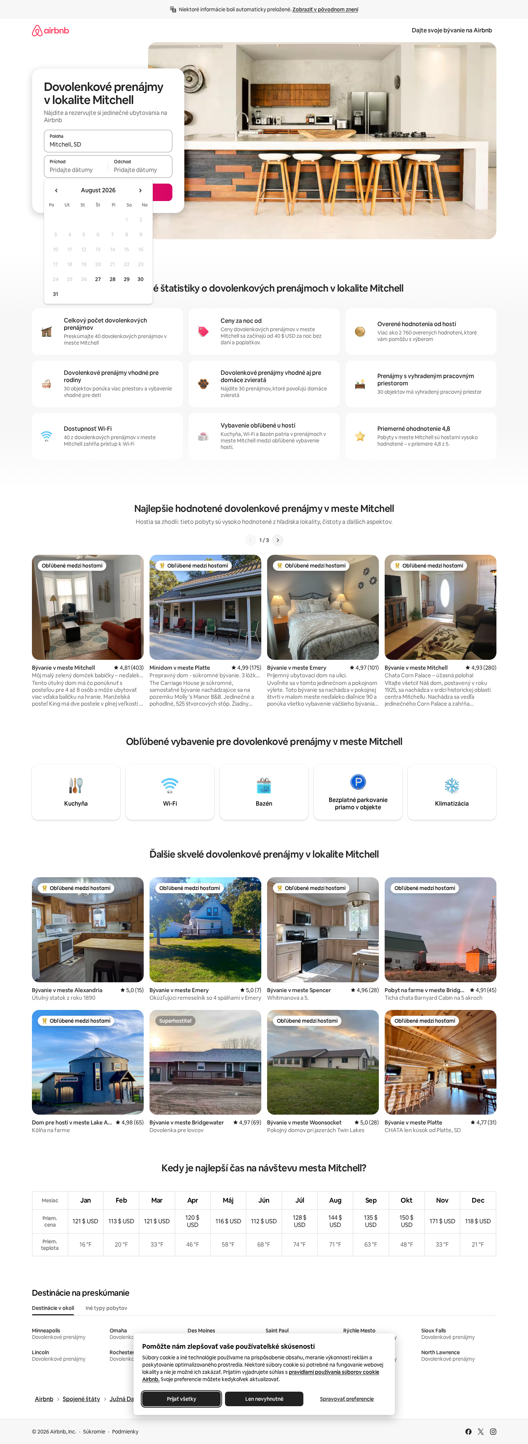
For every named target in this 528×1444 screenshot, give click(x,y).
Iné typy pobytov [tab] (106, 1308)
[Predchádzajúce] (251, 540)
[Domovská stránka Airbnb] (50, 30)
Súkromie (94, 1431)
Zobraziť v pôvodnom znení (325, 9)
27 (98, 279)
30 (141, 279)
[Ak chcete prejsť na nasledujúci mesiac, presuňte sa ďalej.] (140, 190)
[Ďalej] (277, 540)
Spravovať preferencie (347, 1399)
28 (112, 279)
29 (127, 279)
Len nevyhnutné (264, 1399)
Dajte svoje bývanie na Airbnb (452, 30)
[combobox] (108, 144)
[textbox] (76, 169)
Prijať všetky (181, 1399)
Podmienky (125, 1431)
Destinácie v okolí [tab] (53, 1308)
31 (55, 294)
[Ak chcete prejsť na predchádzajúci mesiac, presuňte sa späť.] (56, 190)
